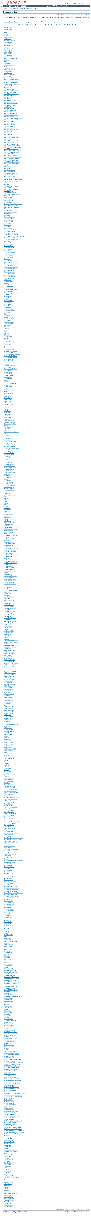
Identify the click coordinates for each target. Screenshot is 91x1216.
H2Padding (7, 456)
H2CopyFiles (7, 435)
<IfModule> (7, 503)
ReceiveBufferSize (9, 867)
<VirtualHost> (7, 1195)
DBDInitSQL (7, 326)
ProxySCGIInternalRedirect (11, 849)
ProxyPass (7, 830)
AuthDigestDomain (9, 102)
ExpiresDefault (8, 399)
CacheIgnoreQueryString (11, 234)
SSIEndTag (7, 1014)
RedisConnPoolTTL (9, 876)
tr (84, 14)
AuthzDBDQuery (8, 187)
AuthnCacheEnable (9, 171)
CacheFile (7, 226)
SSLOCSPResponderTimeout (12, 1064)
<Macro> (6, 639)
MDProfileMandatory (9, 707)
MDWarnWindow (8, 729)
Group (5, 433)
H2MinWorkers (8, 451)
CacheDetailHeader (9, 218)
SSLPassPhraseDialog (10, 1074)
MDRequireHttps (8, 713)
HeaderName (7, 480)
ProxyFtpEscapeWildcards (11, 797)
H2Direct (6, 436)
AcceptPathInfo (8, 29)
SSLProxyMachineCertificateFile (13, 1095)
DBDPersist (7, 335)
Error (5, 388)
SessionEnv (7, 993)
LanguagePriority (9, 542)
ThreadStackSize (9, 1159)
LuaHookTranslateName (11, 621)
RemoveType (7, 907)
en (70, 14)
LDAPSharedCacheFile (10, 561)
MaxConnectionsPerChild (11, 640)
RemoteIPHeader (9, 885)
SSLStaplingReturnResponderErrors (14, 1130)
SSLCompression (9, 1045)
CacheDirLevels (8, 221)
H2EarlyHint (7, 438)
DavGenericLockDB (9, 318)
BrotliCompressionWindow (11, 207)
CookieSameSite (8, 304)
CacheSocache (8, 260)
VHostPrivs (7, 1187)
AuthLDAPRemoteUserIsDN (12, 158)
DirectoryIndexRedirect (10, 369)
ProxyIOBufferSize (9, 825)
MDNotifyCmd (8, 697)
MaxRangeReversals (10, 647)
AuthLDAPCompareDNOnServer (13, 145)
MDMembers (7, 692)
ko (81, 14)
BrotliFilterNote (8, 208)
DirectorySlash (8, 372)
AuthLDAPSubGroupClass (11, 163)
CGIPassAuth (7, 280)
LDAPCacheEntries (9, 543)
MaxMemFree (8, 643)
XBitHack (6, 1201)
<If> (5, 496)
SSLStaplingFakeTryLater (11, 1122)
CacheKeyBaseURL (9, 238)
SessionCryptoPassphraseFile (12, 978)
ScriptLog (6, 943)
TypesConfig (7, 1166)
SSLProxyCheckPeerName (11, 1088)
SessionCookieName (10, 969)
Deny (5, 362)
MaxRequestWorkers (10, 650)
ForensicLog (7, 427)
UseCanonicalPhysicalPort (11, 1177)
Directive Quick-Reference (11, 22)
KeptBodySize (8, 540)
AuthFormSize (8, 131)
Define (6, 346)
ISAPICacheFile (8, 530)
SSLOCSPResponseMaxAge (12, 1066)
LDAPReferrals (8, 556)
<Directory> (7, 364)
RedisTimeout (8, 878)
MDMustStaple (8, 695)
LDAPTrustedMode (9, 569)
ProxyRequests (8, 847)
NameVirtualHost (8, 753)
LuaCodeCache (8, 606)
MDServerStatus (8, 718)
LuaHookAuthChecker (10, 610)
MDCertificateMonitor (10, 671)
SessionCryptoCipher (10, 973)
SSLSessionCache (9, 1109)
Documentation (20, 8)
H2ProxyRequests (9, 458)
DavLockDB (7, 320)
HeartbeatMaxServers (10, 485)
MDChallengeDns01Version (11, 677)
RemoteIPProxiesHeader (11, 889)
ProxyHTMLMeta (8, 820)
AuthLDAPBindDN (9, 139)
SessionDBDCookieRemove (12, 983)
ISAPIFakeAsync (8, 532)
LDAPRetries (7, 558)
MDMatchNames (8, 689)
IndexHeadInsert (8, 516)
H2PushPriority (8, 462)
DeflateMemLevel (9, 359)
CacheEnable (7, 225)
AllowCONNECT (8, 68)
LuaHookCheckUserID (10, 611)
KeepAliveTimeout (9, 538)
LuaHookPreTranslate (10, 619)
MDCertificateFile (9, 668)
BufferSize (7, 215)
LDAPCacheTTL (8, 545)
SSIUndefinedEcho (9, 1025)
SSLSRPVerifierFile (9, 1117)
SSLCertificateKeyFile (10, 1041)
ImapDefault (7, 509)
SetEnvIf (6, 1004)
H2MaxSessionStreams (10, 445)
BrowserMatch (8, 210)
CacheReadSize (8, 255)
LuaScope (7, 637)
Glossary (82, 3)
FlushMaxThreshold (9, 422)
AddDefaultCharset (9, 40)
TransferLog (7, 1164)
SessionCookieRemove (10, 972)
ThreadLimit (7, 1156)
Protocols (6, 773)
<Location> (7, 595)
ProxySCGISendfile (9, 850)
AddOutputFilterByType (10, 58)
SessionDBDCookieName (11, 980)
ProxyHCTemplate (9, 802)
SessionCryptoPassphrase (11, 977)
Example (6, 394)
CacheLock (7, 241)
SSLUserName (8, 1135)
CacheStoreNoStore (9, 273)
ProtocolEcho (7, 771)
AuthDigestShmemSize (10, 108)
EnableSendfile (8, 386)
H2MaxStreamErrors (9, 446)
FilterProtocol (7, 415)
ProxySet (6, 852)
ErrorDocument (8, 390)
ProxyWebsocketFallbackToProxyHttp (14, 860)
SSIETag (6, 1017)
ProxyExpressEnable (10, 791)
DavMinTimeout (8, 323)
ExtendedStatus (8, 401)
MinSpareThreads (9, 744)
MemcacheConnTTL (9, 731)
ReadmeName (8, 865)
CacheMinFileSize (9, 251)
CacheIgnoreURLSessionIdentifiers (14, 236)
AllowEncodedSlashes (10, 69)
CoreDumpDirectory (9, 310)
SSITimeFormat (8, 1024)
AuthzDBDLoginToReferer (11, 186)
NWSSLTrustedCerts (9, 757)
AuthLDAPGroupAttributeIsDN (12, 150)
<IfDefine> (7, 498)
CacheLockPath (8, 244)
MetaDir (6, 736)
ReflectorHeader (8, 880)
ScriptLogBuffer (8, 944)
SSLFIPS (6, 1049)
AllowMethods (8, 71)
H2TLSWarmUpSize (9, 472)
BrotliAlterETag (8, 202)
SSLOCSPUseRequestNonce (12, 1069)
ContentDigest (8, 296)
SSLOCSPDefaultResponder (12, 1054)
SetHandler (7, 1009)
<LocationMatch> (9, 597)
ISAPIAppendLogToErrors (11, 527)
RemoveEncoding (9, 899)
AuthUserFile (7, 184)
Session (6, 967)
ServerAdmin (7, 954)
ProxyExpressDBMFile (10, 787)
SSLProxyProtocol (9, 1098)
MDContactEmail (8, 681)
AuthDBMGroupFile (9, 95)
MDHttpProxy (7, 686)
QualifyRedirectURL (9, 862)
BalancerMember (9, 199)
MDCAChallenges (9, 661)
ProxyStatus (7, 855)
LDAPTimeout (8, 564)
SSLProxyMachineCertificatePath (13, 1096)
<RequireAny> (8, 915)
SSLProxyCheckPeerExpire (11, 1087)
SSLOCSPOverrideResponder (12, 1059)
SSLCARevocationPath (10, 1037)
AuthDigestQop (8, 107)
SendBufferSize (8, 952)
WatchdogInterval (9, 1200)
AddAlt (6, 34)
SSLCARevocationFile (10, 1035)
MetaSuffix (7, 739)
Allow (5, 66)
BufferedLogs (7, 213)
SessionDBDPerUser (10, 988)
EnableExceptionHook (10, 383)
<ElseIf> (6, 381)
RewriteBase (7, 918)
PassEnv (6, 765)
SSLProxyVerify (8, 1100)
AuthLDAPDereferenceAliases (12, 147)
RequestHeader (8, 909)
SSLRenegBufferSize (10, 1104)
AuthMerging (7, 166)
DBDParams (7, 333)
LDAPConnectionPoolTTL (11, 546)
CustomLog (7, 312)
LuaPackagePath (9, 632)
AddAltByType (8, 37)
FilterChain (7, 412)
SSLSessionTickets (9, 1114)
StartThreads (7, 1145)
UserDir (6, 1180)
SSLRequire (7, 1106)
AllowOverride (8, 73)
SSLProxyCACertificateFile (11, 1077)
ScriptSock (7, 947)
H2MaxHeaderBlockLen (10, 443)
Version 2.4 (28, 8)
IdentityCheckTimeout (10, 495)
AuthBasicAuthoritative (10, 86)
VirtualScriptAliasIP (9, 1198)
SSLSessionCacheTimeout (11, 1111)
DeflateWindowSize (9, 361)
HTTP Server (11, 8)
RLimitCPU (7, 928)
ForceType (7, 425)
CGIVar (6, 283)
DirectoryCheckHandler (10, 365)
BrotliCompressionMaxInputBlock (13, 204)
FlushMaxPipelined (9, 420)
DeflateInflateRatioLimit (10, 357)
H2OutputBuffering (9, 454)
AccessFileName (8, 31)
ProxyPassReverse (9, 836)
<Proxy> (6, 776)
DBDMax (6, 330)
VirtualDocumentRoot (10, 1192)
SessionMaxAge (8, 1001)
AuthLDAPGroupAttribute (11, 149)
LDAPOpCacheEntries (10, 551)
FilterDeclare (7, 414)
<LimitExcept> (8, 574)
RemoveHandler (8, 901)
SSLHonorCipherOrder (10, 1051)
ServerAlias (7, 956)
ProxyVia (6, 859)
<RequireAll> (7, 914)
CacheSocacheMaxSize (10, 262)
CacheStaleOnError (9, 270)
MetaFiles (6, 737)
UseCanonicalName (9, 1176)
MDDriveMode (8, 682)
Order (5, 762)
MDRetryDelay (8, 715)
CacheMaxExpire (9, 246)
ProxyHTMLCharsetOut (10, 807)
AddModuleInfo (8, 55)
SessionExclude (8, 994)
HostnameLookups (9, 490)
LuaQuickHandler (9, 634)
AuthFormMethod (9, 123)
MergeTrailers (8, 734)
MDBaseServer (8, 658)
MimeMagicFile (8, 740)
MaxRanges (7, 648)
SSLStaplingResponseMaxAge (12, 1127)
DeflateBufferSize (9, 349)
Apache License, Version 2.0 (20, 1213)
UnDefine (6, 1169)
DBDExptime (7, 325)
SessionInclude (8, 999)
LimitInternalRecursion (10, 576)
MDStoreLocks (8, 728)
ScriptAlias (7, 938)
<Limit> (6, 572)
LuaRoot (6, 635)
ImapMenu (7, 511)
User (5, 1179)
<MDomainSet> (8, 700)
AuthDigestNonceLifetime (11, 103)
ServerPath (7, 960)
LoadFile (6, 592)
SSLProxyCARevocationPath (12, 1083)
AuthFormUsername (9, 132)
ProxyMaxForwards (9, 828)
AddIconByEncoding (9, 48)
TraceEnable (7, 1163)
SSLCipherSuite (8, 1043)
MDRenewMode (8, 708)
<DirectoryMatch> (9, 370)
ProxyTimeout (8, 857)
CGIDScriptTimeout (9, 276)
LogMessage (7, 603)
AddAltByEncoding (9, 35)
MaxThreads (7, 655)
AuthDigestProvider (9, 105)
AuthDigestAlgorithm (9, 100)
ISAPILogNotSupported (10, 533)
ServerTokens (8, 965)
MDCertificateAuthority (10, 665)
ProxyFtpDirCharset (9, 795)
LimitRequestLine (9, 582)
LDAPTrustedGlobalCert (10, 568)
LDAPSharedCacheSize (10, 563)
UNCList (6, 1167)
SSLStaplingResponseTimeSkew (13, 1129)
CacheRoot (7, 259)
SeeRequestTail (8, 951)
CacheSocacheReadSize (11, 267)
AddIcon (6, 47)
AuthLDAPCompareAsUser (11, 144)
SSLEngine (7, 1048)
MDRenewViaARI (9, 710)
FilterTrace (7, 419)
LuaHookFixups (8, 613)
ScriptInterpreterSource (10, 941)
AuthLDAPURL (8, 165)
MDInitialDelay (8, 687)
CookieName (7, 302)
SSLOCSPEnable (9, 1056)
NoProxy (6, 755)
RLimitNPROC (8, 931)
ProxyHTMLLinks (9, 818)
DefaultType (7, 344)
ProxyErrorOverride (9, 786)
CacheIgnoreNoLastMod (11, 233)
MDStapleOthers (8, 720)
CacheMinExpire (8, 249)
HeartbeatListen (8, 483)
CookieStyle (7, 307)
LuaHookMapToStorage (10, 618)
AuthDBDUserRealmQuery (11, 94)
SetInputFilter (7, 1011)
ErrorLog (6, 391)
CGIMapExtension (9, 278)
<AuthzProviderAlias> (10, 192)
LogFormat (7, 598)
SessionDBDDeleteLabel (11, 985)
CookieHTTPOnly (9, 301)
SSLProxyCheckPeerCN (10, 1085)
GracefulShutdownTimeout (11, 432)
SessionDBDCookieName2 (11, 982)
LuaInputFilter (8, 626)
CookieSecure (8, 306)
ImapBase (7, 508)
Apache (5, 8)
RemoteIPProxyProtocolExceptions (13, 893)
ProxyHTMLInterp (9, 817)
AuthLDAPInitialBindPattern (11, 153)
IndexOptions (7, 521)
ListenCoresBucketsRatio (11, 588)
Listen (5, 585)
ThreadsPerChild (8, 1158)
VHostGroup (7, 1185)
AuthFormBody (8, 111)
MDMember (7, 690)
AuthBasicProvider (9, 89)
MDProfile (6, 705)
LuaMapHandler (8, 627)
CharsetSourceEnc (9, 288)
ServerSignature (8, 964)
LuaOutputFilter (8, 629)
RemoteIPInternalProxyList (11, 888)
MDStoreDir (7, 726)
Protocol (6, 770)
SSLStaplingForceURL (10, 1124)
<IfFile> (6, 501)
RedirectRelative (8, 873)
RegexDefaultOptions (10, 881)
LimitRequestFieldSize (10, 580)
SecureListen (7, 949)
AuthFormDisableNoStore (11, 113)
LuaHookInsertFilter (9, 614)
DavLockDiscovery (9, 322)
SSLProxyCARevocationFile (11, 1082)
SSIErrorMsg (7, 1015)
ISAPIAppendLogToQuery (11, 529)
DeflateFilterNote (8, 352)
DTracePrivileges (8, 375)
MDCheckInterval (9, 679)
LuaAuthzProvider (9, 605)
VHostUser (7, 1190)
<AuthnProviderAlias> (10, 178)
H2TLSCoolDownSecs (10, 470)
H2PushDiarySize (9, 461)
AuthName (7, 168)
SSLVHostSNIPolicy (9, 1142)
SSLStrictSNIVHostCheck (11, 1134)
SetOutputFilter (8, 1012)
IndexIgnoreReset (9, 519)
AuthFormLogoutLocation (11, 121)
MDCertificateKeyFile (10, 669)
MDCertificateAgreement (11, 663)
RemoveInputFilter (9, 902)
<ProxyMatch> (8, 826)
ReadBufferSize (8, 863)
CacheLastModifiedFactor (11, 239)
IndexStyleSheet (8, 524)
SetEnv (6, 1002)
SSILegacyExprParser (10, 1020)
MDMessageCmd (9, 694)
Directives (73, 3)
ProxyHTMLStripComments (11, 821)
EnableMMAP (8, 385)
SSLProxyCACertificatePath (11, 1079)
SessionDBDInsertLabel (10, 986)
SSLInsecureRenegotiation (11, 1053)
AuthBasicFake (8, 87)
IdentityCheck (8, 493)
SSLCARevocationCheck (11, 1033)
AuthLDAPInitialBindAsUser (11, 152)
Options (6, 760)
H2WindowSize (8, 477)
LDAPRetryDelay (8, 559)
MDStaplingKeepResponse (11, 723)
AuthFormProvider (9, 128)
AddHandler (7, 45)
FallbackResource (9, 406)
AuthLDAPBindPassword (11, 141)
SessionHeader (8, 998)
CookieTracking (8, 309)
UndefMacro (7, 1171)
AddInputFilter (8, 52)
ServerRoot (7, 962)
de (67, 14)
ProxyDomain (7, 784)
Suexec (6, 1153)
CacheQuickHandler (9, 254)
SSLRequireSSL (8, 1108)
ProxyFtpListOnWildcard (11, 799)
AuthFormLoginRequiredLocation (13, 118)
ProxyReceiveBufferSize (10, 842)
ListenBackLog (8, 587)
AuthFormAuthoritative (10, 110)
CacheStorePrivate (9, 275)
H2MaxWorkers (8, 449)
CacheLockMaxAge (9, 242)
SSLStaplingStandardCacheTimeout (14, 1132)
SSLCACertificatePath (10, 1028)
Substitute (7, 1148)
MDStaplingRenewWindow (11, 724)
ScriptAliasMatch (8, 939)
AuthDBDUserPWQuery (10, 92)
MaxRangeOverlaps (9, 645)
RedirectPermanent (9, 872)
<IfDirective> (7, 500)
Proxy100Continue (9, 778)
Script (5, 936)
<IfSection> (7, 504)
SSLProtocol (7, 1075)
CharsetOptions (8, 286)
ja (78, 14)
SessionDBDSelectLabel (11, 990)
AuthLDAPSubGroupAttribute (12, 162)
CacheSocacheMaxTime (11, 263)
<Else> (6, 380)
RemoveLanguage (9, 904)
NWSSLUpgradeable (10, 758)
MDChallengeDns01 (9, 676)
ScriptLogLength (8, 946)
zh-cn (87, 14)
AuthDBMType (8, 97)
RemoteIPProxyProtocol (10, 891)
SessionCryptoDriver (9, 975)
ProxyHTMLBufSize (9, 805)
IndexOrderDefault (9, 522)
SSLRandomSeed (9, 1103)
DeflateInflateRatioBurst (10, 356)
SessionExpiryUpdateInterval (12, 996)
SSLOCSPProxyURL (9, 1061)
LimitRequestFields (9, 579)
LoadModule (7, 593)
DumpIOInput (7, 377)
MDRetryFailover (8, 716)
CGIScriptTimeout (9, 281)
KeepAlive (7, 537)
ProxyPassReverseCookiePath (12, 839)
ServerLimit (7, 957)
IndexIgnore (7, 517)
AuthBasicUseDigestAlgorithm (12, 90)
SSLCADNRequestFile (10, 1030)
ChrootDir (6, 294)
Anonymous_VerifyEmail (11, 82)
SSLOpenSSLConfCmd (10, 1070)
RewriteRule (7, 927)
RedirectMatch (8, 870)
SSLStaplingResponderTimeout (13, 1125)
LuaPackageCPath (9, 631)
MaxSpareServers (9, 652)
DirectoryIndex (8, 367)
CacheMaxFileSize (9, 247)
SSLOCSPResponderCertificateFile (14, 1062)
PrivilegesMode (8, 768)
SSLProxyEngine (8, 1092)
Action (5, 32)
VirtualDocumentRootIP (10, 1193)
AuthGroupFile (8, 134)
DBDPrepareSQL (9, 336)
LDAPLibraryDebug (9, 550)
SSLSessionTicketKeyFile (11, 1112)
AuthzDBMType (8, 191)
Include (6, 513)
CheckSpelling (8, 293)
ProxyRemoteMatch (9, 846)
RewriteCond (7, 920)
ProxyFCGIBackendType (11, 792)
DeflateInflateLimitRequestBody (13, 354)
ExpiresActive (7, 396)
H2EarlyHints (7, 440)
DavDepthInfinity (8, 317)
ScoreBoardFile (8, 935)
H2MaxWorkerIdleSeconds (11, 448)
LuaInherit (7, 624)
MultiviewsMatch (8, 750)
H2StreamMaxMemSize (10, 467)
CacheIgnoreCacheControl (11, 229)
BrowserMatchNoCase (10, 212)
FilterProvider (7, 417)
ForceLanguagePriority (10, 424)
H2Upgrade (7, 474)
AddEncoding (7, 44)
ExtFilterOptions (8, 404)
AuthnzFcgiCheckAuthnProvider (13, 179)
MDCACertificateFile (9, 660)
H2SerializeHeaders (9, 466)
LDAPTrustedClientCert (10, 566)
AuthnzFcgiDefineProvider (11, 181)
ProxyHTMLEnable (9, 810)
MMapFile (7, 745)
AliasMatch (7, 63)
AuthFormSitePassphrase (11, 129)
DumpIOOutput (8, 378)
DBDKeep (6, 328)
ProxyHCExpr (7, 800)
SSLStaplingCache (9, 1119)
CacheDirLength (8, 220)
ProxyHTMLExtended (10, 813)
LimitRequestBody (9, 577)
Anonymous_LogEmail (10, 77)
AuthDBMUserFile (9, 99)
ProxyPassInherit (8, 831)
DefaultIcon (7, 339)
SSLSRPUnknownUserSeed (12, 1116)
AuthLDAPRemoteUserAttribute (13, 157)
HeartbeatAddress (9, 482)
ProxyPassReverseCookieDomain (13, 838)
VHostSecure (7, 1189)
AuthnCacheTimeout (9, 176)
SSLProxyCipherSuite (10, 1090)
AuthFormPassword (9, 126)
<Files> (6, 409)
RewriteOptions (8, 925)
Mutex (5, 752)
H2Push (6, 459)
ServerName (7, 959)
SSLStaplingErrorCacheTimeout (13, 1121)
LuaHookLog (7, 616)
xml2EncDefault (8, 1205)
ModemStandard (8, 747)
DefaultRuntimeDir (9, 343)
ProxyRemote (8, 844)
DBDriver (6, 338)
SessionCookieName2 (10, 970)
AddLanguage (8, 53)
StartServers (7, 1143)
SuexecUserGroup (9, 1154)
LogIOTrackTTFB (9, 600)
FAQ (78, 3)
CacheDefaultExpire (9, 217)
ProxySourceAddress (10, 854)
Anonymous (7, 76)
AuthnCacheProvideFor (10, 173)
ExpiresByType (8, 398)
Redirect (6, 868)
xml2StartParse (8, 1206)
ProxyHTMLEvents (9, 812)
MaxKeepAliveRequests (10, 642)
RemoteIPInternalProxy (10, 886)
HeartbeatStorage (9, 487)
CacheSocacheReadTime (11, 268)
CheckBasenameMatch (10, 289)
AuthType (6, 183)
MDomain (6, 698)
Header (6, 479)
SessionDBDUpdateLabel (11, 991)
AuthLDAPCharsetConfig (11, 142)
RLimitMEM (7, 930)
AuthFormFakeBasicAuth (11, 115)
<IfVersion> (7, 506)
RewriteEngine (8, 922)
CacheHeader (8, 228)
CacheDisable (8, 223)
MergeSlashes (8, 732)
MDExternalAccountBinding (11, 684)
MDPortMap (7, 702)
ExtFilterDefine (8, 403)
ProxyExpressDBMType (10, 789)
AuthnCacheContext (9, 170)
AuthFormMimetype (9, 124)
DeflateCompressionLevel (11, 351)
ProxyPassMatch (8, 834)
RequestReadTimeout (10, 910)
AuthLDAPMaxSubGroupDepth (12, 155)
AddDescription (8, 42)
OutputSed (7, 763)
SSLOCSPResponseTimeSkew (12, 1067)
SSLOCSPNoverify (9, 1057)
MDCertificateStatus (9, 674)
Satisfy (6, 933)
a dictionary (85, 17)
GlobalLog (7, 428)
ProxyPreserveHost (9, 841)
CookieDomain (8, 297)
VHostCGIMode (8, 1182)
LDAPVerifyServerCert (10, 571)
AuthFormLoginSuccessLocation (13, 119)
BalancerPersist (8, 200)
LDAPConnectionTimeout (11, 548)
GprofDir (6, 430)
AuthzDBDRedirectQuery (11, 189)
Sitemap (87, 3)
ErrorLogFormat (8, 393)
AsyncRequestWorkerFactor (12, 84)
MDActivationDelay (9, 656)
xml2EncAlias (7, 1203)
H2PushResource (9, 464)
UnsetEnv (6, 1172)
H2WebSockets (8, 475)
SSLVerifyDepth (8, 1140)
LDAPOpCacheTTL (9, 553)
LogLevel (6, 601)
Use (5, 1174)
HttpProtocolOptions (9, 491)
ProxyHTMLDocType (10, 808)
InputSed (6, 525)
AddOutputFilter (8, 56)
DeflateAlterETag (8, 348)
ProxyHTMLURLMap (10, 823)
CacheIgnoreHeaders (10, 231)
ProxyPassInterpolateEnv (11, 833)
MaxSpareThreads (9, 653)
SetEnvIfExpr (7, 1006)
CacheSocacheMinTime (10, 265)
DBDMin (6, 331)
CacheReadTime (8, 257)
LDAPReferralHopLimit (10, 555)
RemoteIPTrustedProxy (10, 894)
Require (6, 912)
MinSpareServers (9, 742)
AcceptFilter (7, 27)
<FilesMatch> (7, 411)
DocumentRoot (8, 373)
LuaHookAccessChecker (11, 608)
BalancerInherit (8, 197)
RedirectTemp (8, 875)
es (73, 14)
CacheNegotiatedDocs (10, 252)
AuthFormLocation (9, 116)
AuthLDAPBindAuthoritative (11, 137)
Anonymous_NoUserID (10, 81)
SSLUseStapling (8, 1137)
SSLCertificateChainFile (10, 1038)
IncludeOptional (8, 514)
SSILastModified (8, 1019)
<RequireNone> (8, 917)
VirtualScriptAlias (8, 1197)
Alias (5, 61)
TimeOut (6, 1161)
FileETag (6, 407)
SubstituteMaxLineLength (11, 1151)
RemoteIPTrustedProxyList (11, 896)
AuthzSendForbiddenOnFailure (12, 194)
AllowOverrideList (9, 74)
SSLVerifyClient (8, 1138)
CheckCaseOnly (8, 291)
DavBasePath (8, 315)
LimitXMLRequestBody (10, 584)
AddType (6, 60)
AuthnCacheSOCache (10, 174)
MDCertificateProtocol (10, 673)
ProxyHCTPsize (8, 804)
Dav (5, 314)
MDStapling (7, 721)
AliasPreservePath (9, 65)
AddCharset (7, 39)
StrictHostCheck (8, 1146)
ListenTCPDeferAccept (10, 590)
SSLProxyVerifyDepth (10, 1101)
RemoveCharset (8, 897)
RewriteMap (7, 923)
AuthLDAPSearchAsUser (11, 160)
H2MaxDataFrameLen (10, 441)
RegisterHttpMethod (9, 883)
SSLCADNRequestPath (10, 1032)
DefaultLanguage (9, 341)
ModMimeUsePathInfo (10, 749)
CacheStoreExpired (9, 272)
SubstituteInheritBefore (10, 1150)
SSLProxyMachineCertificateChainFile (14, 1093)
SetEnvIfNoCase (8, 1007)
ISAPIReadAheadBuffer (10, 535)
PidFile (6, 766)
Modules (67, 3)
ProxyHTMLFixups (9, 815)
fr (76, 14)
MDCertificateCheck (9, 666)
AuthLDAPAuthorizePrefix (11, 136)
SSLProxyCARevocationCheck (12, 1080)
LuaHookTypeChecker (10, 623)
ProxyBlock (7, 783)
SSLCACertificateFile (10, 1027)
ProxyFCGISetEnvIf (9, 794)
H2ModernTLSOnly (9, 453)
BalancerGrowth (8, 196)
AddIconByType (8, 50)
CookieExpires (8, 299)
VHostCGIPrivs (8, 1184)
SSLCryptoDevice (9, 1046)
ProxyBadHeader (9, 781)
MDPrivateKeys (8, 703)
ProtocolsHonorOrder (10, 775)
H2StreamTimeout (9, 469)
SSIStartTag (7, 1022)
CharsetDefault (8, 284)
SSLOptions (7, 1072)
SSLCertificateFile (9, 1040)
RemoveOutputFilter (9, 905)
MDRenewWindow (9, 711)
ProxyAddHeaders (9, 779)
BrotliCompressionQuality (11, 205)
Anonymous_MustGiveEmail (12, 79)
